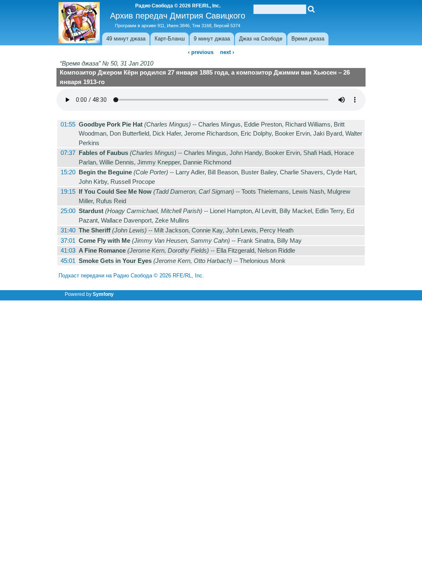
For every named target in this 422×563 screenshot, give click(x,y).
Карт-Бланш (170, 38)
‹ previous (200, 52)
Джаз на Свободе (260, 38)
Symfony (103, 294)
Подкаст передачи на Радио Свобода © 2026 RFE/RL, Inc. (131, 275)
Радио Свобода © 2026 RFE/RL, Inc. (177, 6)
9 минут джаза (212, 38)
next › (227, 52)
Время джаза (307, 38)
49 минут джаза (125, 38)
